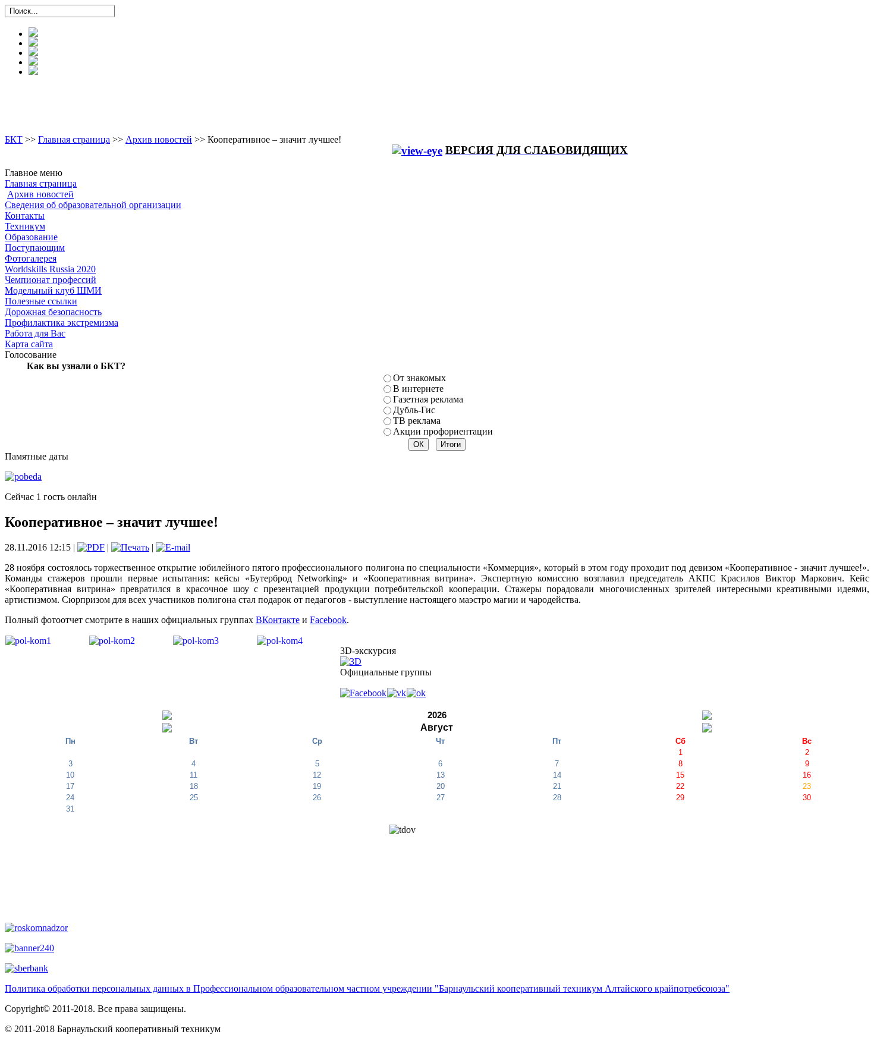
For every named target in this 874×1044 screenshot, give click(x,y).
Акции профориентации (443, 431)
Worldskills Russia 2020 (50, 269)
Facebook (328, 620)
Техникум (25, 226)
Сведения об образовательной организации (93, 205)
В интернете (418, 388)
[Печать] (130, 547)
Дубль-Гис (414, 410)
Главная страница (74, 139)
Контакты (25, 215)
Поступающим (35, 248)
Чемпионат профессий (50, 280)
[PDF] (91, 547)
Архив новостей (158, 139)
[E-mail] (173, 547)
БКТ (14, 139)
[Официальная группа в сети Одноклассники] (416, 692)
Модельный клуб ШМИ (53, 290)
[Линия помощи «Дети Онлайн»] (29, 947)
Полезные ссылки (41, 301)
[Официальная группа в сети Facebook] (363, 692)
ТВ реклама (417, 421)
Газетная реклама (428, 399)
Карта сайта (29, 344)
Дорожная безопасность (53, 312)
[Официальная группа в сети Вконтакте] (396, 692)
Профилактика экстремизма (61, 322)
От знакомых (419, 378)
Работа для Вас (35, 333)
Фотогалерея (30, 258)
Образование (31, 237)
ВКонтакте (278, 620)
